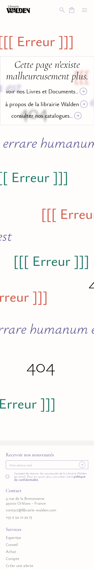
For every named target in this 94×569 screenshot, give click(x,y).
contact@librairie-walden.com (31, 510)
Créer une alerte (19, 565)
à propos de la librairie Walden (42, 104)
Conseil (12, 544)
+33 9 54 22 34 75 (19, 517)
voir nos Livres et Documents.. (42, 91)
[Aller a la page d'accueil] (18, 9)
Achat (11, 551)
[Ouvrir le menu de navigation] (84, 10)
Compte (12, 558)
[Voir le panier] (71, 10)
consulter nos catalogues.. (42, 115)
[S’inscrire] (82, 464)
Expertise (13, 537)
